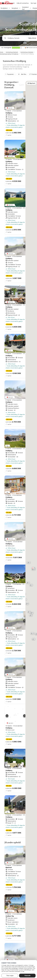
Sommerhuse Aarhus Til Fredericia (9, 54)
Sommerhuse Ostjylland (26, 52)
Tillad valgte (9, 975)
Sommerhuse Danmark (12, 52)
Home (1, 52)
